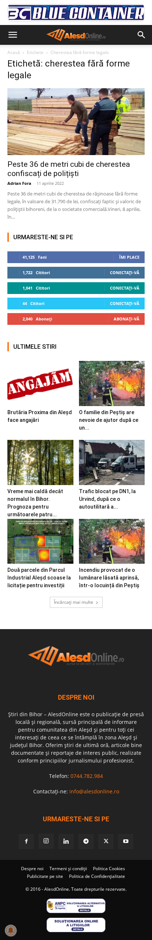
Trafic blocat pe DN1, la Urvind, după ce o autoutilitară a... (107, 499)
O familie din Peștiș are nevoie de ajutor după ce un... (108, 420)
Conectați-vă (124, 272)
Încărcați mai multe (73, 602)
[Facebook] (26, 841)
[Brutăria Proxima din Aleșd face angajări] (40, 383)
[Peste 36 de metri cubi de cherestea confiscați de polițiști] (76, 121)
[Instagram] (46, 841)
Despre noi (32, 868)
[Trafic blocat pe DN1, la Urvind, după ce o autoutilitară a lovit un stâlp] (112, 462)
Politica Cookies (109, 868)
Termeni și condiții (68, 868)
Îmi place (129, 257)
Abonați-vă (126, 319)
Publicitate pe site (45, 876)
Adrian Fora (19, 183)
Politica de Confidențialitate (97, 876)
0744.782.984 (86, 775)
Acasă (13, 52)
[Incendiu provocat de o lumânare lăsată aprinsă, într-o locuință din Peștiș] (112, 541)
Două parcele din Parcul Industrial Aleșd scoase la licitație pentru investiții (39, 577)
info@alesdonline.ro (94, 791)
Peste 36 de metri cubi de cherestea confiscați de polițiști (68, 169)
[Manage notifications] (11, 930)
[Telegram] (86, 841)
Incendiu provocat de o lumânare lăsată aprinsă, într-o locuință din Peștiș (109, 577)
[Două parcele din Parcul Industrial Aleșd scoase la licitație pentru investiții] (40, 541)
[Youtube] (125, 841)
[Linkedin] (66, 841)
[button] (12, 35)
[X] (106, 841)
